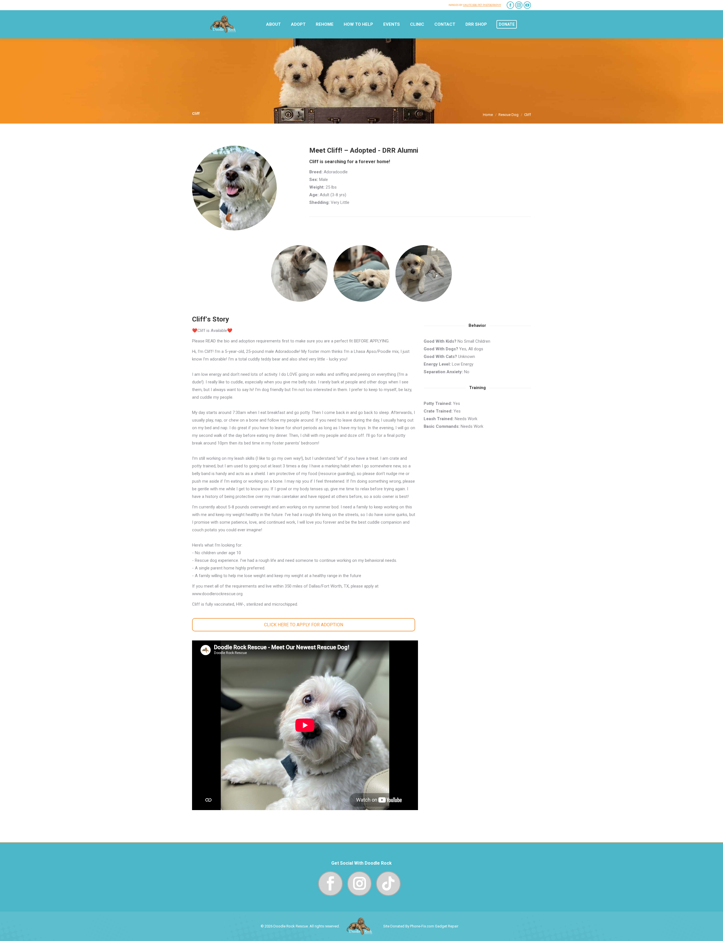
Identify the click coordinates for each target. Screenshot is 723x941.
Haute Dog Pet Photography (482, 5)
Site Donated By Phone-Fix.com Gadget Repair (420, 926)
